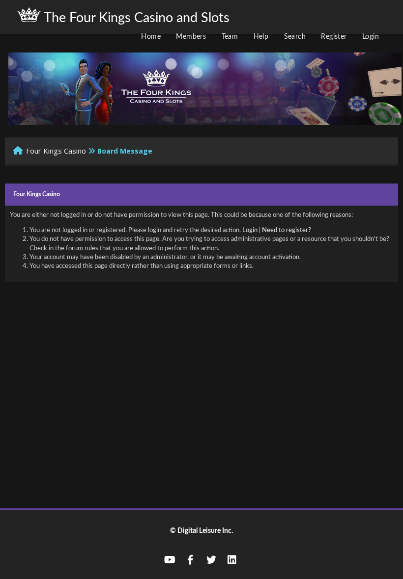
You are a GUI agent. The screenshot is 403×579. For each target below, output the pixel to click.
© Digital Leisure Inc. (201, 530)
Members (191, 36)
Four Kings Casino (56, 151)
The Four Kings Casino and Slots (135, 18)
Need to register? (286, 230)
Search (295, 36)
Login (370, 36)
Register (333, 36)
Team (230, 36)
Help (261, 36)
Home (151, 36)
